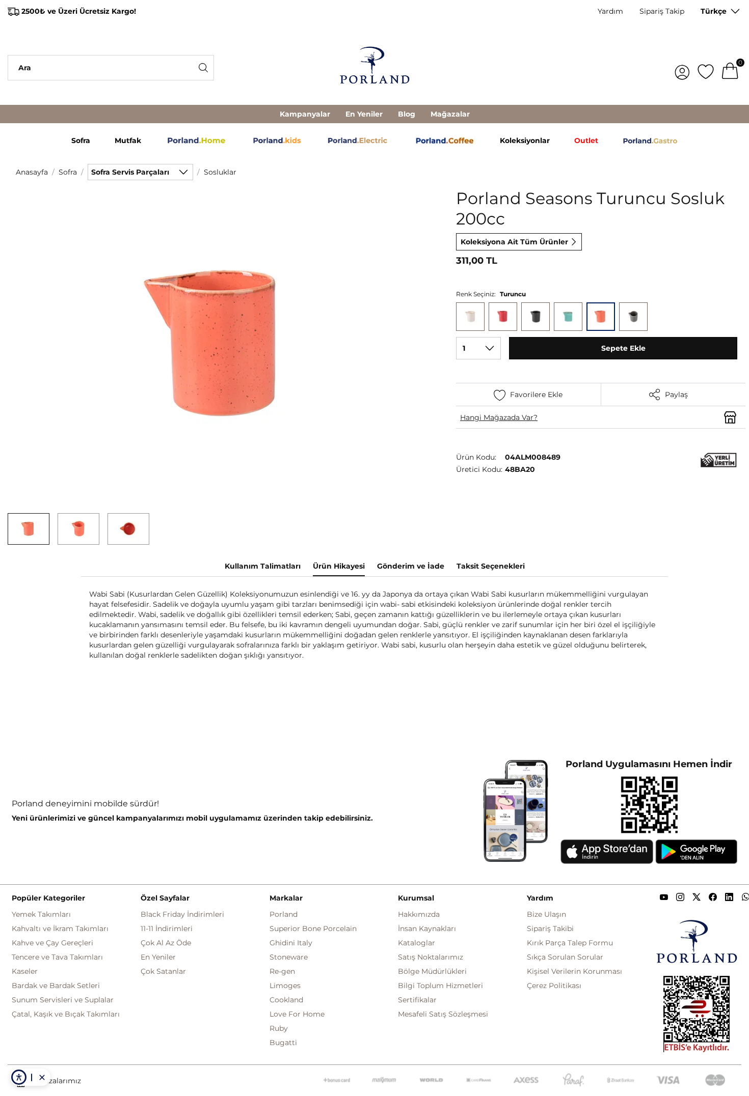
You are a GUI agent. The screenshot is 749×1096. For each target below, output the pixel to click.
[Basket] (730, 68)
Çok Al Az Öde (166, 942)
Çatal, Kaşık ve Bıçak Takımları (66, 1014)
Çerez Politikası (554, 985)
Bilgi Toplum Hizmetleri (440, 985)
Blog (406, 114)
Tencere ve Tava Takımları (57, 957)
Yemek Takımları (41, 914)
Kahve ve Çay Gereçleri (52, 942)
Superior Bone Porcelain (313, 928)
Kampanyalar (305, 114)
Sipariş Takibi (550, 928)
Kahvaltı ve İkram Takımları (60, 928)
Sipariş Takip (661, 11)
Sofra (68, 172)
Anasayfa (32, 172)
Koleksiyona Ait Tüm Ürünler (514, 241)
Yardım (610, 11)
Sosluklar (220, 172)
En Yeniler (364, 114)
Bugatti (283, 1042)
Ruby (279, 1028)
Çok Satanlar (163, 971)
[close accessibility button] (42, 1077)
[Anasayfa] (375, 68)
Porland (284, 914)
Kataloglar (416, 942)
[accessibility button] (18, 1077)
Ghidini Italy (291, 942)
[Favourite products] (705, 68)
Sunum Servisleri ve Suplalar (63, 999)
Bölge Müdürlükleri (432, 971)
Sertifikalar (417, 999)
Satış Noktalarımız (430, 957)
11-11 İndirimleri (167, 928)
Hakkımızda (419, 914)
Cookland (286, 999)
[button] (28, 529)
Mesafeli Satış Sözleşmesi (443, 1014)
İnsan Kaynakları (427, 928)
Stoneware (289, 957)
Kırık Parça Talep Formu (570, 942)
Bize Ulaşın (546, 914)
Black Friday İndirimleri (182, 914)
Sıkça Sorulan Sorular (565, 957)
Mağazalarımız (55, 1080)
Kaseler (25, 971)
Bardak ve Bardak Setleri (56, 985)
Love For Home (297, 1014)
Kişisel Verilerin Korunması (574, 971)
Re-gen (282, 971)
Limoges (285, 985)
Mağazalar (450, 114)
